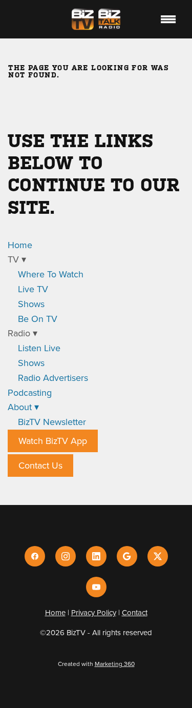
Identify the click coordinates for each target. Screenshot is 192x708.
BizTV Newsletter (52, 421)
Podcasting (30, 392)
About (23, 406)
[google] (127, 556)
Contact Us (40, 465)
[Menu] (168, 19)
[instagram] (65, 556)
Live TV (33, 288)
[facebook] (35, 556)
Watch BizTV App (52, 440)
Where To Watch (50, 274)
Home (20, 244)
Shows (31, 303)
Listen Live (39, 347)
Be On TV (37, 318)
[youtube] (96, 587)
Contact (134, 612)
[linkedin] (96, 556)
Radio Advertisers (53, 377)
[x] (157, 556)
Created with (96, 663)
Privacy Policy (93, 612)
